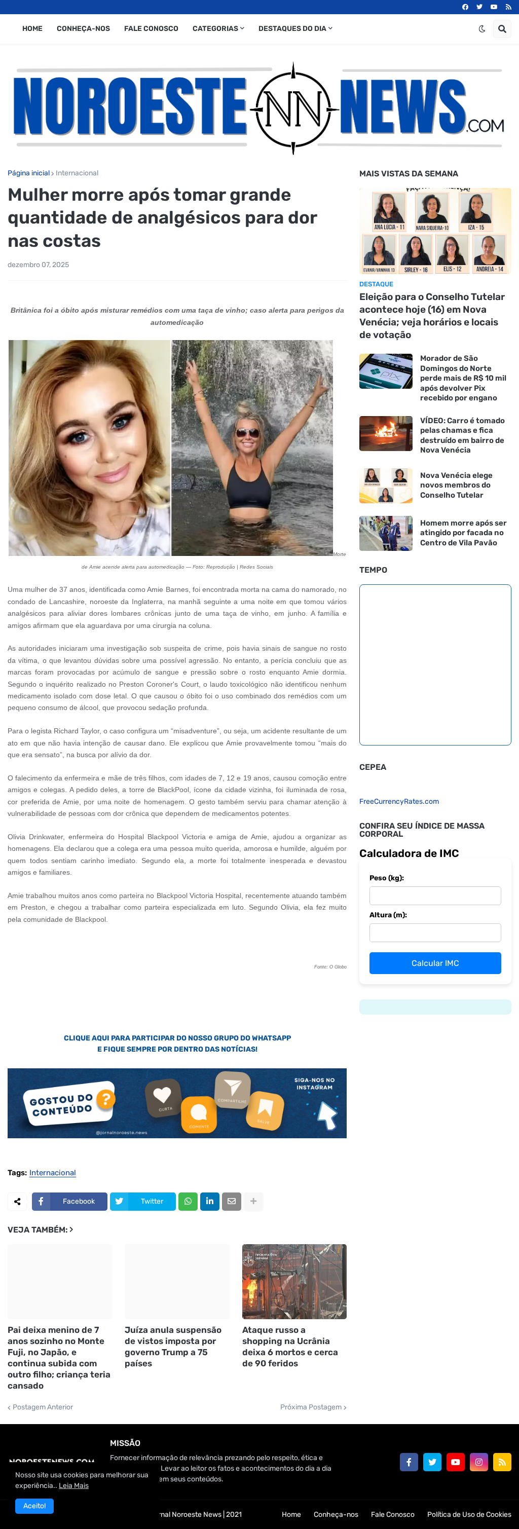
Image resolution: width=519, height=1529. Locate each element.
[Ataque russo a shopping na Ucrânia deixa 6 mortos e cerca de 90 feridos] (294, 1281)
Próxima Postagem (311, 1407)
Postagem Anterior (43, 1407)
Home (291, 1514)
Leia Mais (74, 1485)
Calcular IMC (435, 963)
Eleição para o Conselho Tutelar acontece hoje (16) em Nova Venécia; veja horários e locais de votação (432, 315)
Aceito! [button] (34, 1506)
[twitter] (479, 7)
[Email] (231, 1201)
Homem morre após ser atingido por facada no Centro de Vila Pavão (463, 532)
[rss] (508, 7)
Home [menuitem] (32, 28)
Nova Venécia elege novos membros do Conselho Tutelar (456, 485)
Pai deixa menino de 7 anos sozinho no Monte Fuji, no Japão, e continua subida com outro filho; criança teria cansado (59, 1358)
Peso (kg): (386, 878)
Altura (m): (388, 915)
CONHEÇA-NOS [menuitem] (83, 28)
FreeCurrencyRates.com (399, 801)
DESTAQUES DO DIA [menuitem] (292, 28)
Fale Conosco (393, 1514)
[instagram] (479, 1462)
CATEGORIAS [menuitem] (215, 28)
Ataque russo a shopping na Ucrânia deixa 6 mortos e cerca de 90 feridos (290, 1346)
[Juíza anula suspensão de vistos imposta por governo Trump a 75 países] (177, 1281)
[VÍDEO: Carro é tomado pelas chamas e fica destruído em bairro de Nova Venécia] (386, 433)
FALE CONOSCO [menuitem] (151, 28)
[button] (482, 29)
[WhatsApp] (188, 1201)
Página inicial (29, 173)
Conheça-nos (336, 1514)
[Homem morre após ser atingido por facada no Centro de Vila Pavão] (386, 533)
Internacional (77, 173)
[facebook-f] (409, 1462)
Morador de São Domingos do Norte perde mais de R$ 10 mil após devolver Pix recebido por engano (463, 378)
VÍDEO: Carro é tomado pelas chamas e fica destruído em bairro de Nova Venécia (462, 435)
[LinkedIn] (209, 1201)
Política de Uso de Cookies (469, 1514)
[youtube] (494, 7)
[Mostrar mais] (253, 1201)
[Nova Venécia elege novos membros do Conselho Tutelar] (386, 485)
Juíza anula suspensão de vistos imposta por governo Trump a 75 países (173, 1346)
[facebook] (465, 7)
